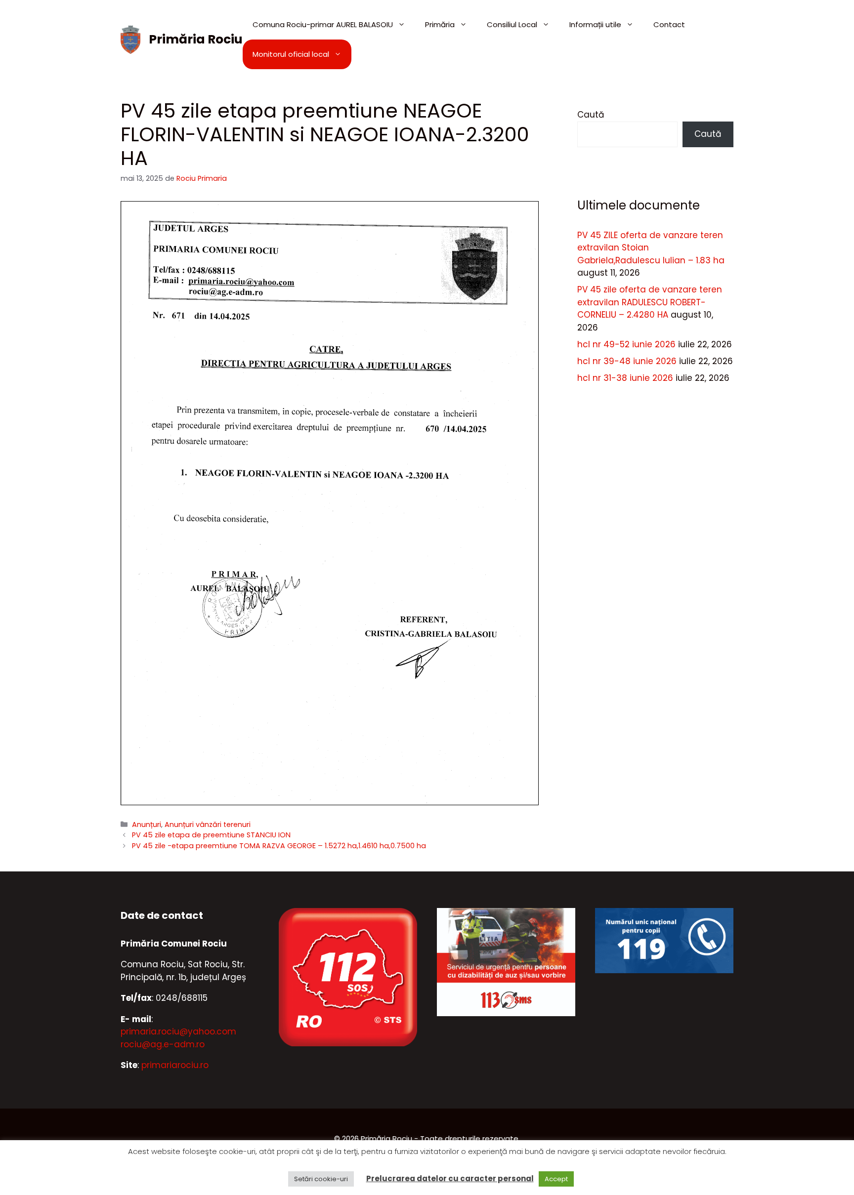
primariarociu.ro (175, 1065)
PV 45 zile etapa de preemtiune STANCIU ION (211, 835)
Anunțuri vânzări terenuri (208, 824)
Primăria (440, 24)
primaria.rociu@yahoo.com (178, 1031)
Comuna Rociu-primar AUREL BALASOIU (323, 24)
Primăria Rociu (196, 39)
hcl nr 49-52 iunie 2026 (626, 344)
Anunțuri (146, 824)
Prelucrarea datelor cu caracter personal (450, 1178)
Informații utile (595, 24)
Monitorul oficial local (291, 54)
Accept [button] (556, 1179)
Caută (590, 115)
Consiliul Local (512, 24)
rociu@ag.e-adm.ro (163, 1044)
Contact (669, 24)
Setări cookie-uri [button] (321, 1179)
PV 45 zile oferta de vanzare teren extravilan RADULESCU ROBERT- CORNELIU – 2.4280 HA (649, 302)
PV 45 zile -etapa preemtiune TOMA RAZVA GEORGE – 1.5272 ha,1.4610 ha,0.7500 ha (279, 846)
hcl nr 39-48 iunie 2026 (627, 361)
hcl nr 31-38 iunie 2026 (625, 378)
